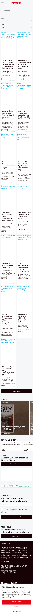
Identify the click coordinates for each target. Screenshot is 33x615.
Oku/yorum (6, 403)
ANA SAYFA (7, 10)
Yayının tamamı (15, 464)
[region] (16, 599)
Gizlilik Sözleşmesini (10, 510)
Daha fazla (16, 391)
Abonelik (15, 536)
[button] (2, 2)
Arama (2, 18)
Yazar (2, 26)
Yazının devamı (5, 561)
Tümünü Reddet (16, 611)
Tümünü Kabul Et (16, 601)
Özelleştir (16, 606)
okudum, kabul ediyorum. (14, 511)
